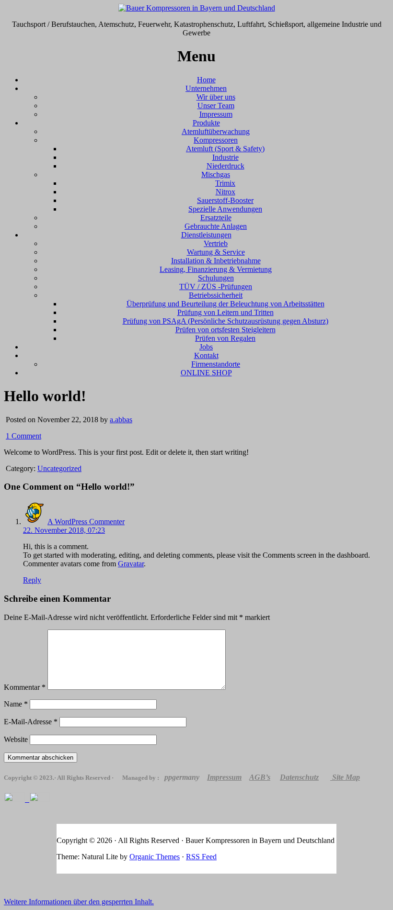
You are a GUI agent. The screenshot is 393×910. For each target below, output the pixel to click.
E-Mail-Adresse (31, 722)
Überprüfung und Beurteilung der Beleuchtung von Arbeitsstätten (225, 304)
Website (16, 739)
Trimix (225, 183)
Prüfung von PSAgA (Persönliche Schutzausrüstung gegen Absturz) (225, 321)
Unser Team (215, 105)
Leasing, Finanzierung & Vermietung (216, 269)
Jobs (206, 347)
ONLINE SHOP (206, 373)
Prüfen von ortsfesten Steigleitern (225, 330)
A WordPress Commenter (86, 521)
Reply (32, 580)
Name (16, 704)
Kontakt (206, 355)
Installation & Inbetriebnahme (216, 261)
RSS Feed (201, 857)
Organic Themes (154, 857)
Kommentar (25, 687)
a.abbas (121, 420)
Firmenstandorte (215, 364)
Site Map (346, 777)
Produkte (206, 123)
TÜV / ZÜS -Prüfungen (215, 286)
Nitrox (225, 192)
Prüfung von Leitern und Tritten (225, 312)
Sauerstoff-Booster (225, 200)
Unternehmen (206, 88)
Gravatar (131, 564)
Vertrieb (216, 243)
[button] (79, 902)
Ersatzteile (215, 217)
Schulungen (216, 278)
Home (206, 80)
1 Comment (23, 436)
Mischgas (215, 174)
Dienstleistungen (206, 235)
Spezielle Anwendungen (225, 209)
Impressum (215, 114)
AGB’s (259, 777)
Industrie (225, 157)
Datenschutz (299, 777)
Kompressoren (216, 140)
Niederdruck (225, 166)
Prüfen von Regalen (225, 338)
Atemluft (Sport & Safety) (225, 149)
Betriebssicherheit (216, 295)
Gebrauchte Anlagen (216, 226)
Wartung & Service (216, 252)
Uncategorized (59, 468)
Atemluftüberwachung (216, 131)
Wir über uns (215, 97)
